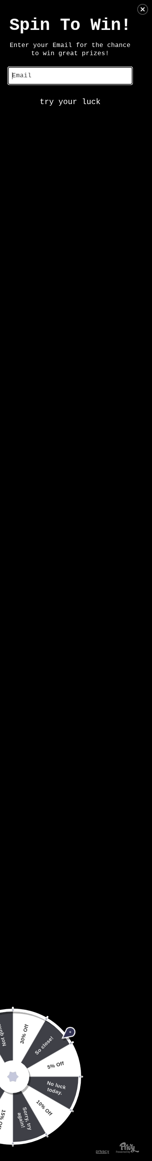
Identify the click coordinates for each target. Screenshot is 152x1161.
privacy (102, 1151)
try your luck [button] (70, 101)
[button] (142, 9)
